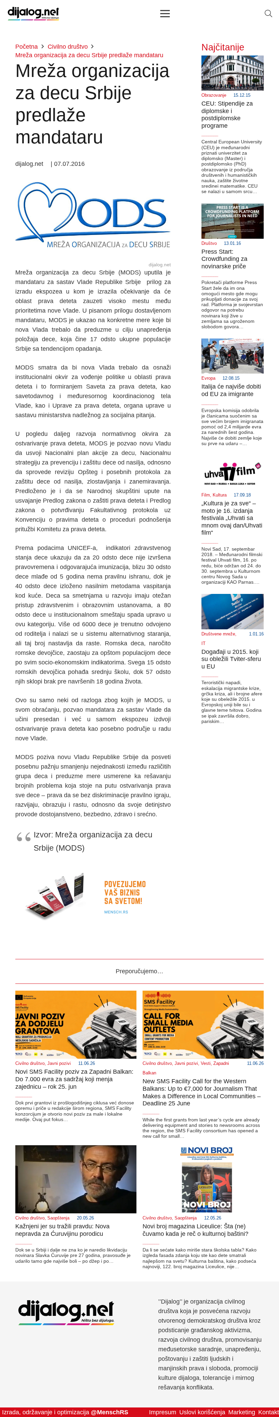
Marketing (241, 1412)
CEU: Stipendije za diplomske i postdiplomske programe (227, 114)
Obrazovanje (213, 95)
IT (203, 643)
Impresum (162, 1412)
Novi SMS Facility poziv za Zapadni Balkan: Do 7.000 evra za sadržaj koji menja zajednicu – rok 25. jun (74, 1079)
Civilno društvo (30, 1063)
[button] (268, 13)
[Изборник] (165, 13)
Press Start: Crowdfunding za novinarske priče (224, 259)
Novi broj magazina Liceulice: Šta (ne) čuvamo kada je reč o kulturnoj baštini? (195, 1230)
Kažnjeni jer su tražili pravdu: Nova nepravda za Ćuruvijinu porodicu (62, 1230)
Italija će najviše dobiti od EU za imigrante (231, 390)
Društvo (209, 243)
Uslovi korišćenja (202, 1412)
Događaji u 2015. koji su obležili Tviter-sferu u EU (231, 659)
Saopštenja (58, 1218)
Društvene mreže (218, 634)
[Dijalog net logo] (33, 13)
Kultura (220, 495)
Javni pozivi (59, 1063)
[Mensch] (93, 869)
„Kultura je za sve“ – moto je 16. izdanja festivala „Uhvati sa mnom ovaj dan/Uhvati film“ (231, 518)
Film (205, 495)
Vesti (206, 1063)
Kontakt (268, 1412)
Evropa (208, 378)
